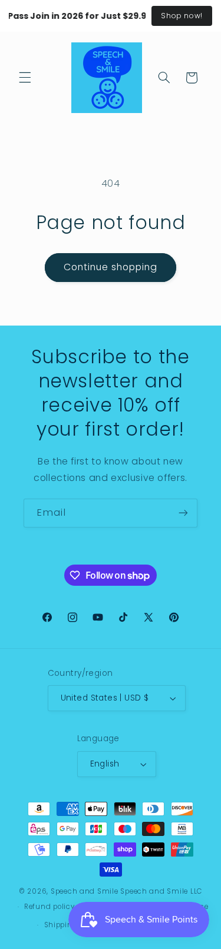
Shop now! (182, 16)
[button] (24, 77)
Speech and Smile (84, 891)
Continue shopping (111, 267)
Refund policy (49, 906)
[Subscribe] (183, 513)
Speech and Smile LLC (161, 891)
